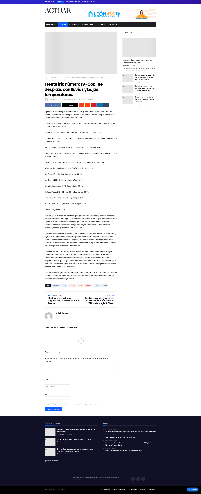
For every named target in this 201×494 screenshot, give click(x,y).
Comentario (48, 361)
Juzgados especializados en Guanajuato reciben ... (80, 2)
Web (46, 394)
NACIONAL (122, 490)
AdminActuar (53, 99)
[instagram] (154, 2)
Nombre (47, 379)
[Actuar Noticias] (58, 6)
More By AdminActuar (68, 327)
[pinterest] (94, 105)
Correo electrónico (50, 387)
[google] (81, 105)
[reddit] (87, 105)
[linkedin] (100, 105)
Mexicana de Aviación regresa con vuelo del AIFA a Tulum (63, 299)
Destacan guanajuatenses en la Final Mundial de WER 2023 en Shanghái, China (99, 299)
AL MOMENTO (105, 490)
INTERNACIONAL (133, 490)
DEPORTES (143, 490)
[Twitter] (151, 2)
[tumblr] (106, 105)
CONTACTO (152, 490)
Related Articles (51, 327)
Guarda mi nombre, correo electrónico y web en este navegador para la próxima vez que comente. (73, 404)
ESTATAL (53, 77)
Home (46, 77)
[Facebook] (147, 2)
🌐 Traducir (193, 489)
